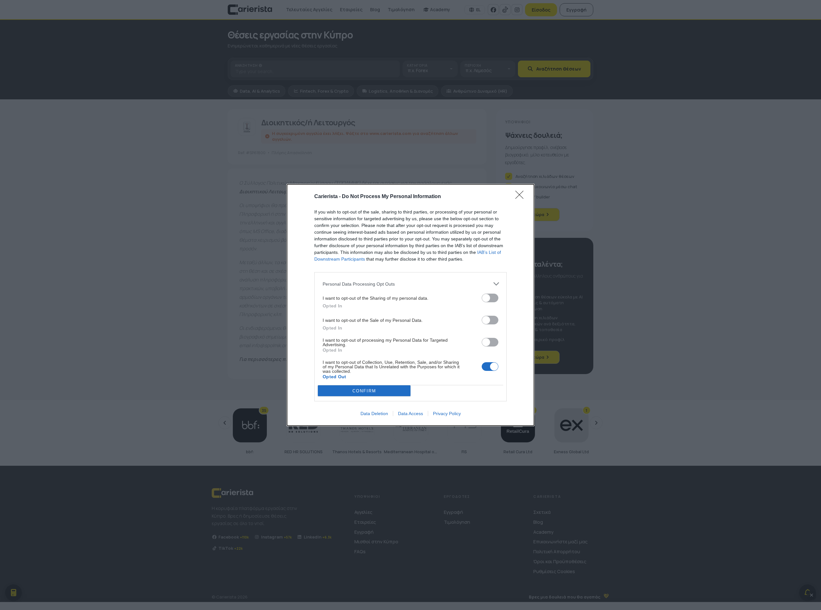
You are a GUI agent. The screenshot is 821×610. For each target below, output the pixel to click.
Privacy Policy (447, 413)
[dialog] (410, 305)
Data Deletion (374, 413)
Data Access (410, 413)
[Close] (521, 197)
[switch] (490, 298)
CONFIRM (364, 391)
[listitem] (410, 283)
